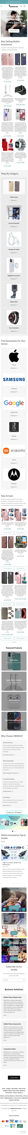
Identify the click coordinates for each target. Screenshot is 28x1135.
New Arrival (22, 1088)
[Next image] (26, 822)
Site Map (16, 1100)
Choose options (7, 532)
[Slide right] (17, 883)
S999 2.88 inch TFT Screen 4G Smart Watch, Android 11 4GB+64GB (20, 99)
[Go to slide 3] (15, 831)
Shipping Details (7, 791)
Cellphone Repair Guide (9, 1090)
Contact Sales (14, 1077)
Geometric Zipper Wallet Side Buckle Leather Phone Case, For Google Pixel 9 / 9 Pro (21, 524)
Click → (5, 1015)
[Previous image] (2, 822)
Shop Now (13, 200)
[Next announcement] (25, 2)
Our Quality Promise (8, 754)
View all (14, 642)
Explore (14, 933)
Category (8, 1088)
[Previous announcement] (2, 2)
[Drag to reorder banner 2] (24, 915)
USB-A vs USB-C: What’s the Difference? (12, 864)
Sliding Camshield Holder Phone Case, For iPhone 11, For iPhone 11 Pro (20, 551)
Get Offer (14, 958)
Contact (15, 1092)
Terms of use (17, 1098)
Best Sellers (15, 1088)
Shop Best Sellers (14, 30)
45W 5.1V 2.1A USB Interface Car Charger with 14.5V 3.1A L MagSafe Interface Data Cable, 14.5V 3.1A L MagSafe (7, 100)
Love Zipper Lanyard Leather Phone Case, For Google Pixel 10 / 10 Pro (7, 524)
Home (3, 1088)
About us (20, 1092)
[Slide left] (10, 883)
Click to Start (14, 907)
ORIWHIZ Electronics (15, 1108)
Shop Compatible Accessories (10, 773)
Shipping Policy (9, 1098)
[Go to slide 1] (12, 831)
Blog (17, 1090)
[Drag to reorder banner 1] (24, 889)
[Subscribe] (23, 980)
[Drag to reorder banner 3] (24, 940)
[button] (21, 6)
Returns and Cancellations (7, 1096)
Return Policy (6, 805)
